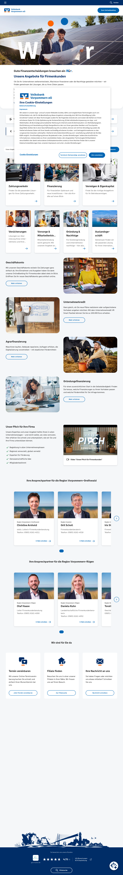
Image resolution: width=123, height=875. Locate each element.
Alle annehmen (97, 155)
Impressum (23, 109)
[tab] (11, 149)
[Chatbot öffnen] (114, 866)
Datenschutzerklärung (27, 106)
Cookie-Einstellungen (29, 154)
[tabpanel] (34, 518)
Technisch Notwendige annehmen (73, 155)
